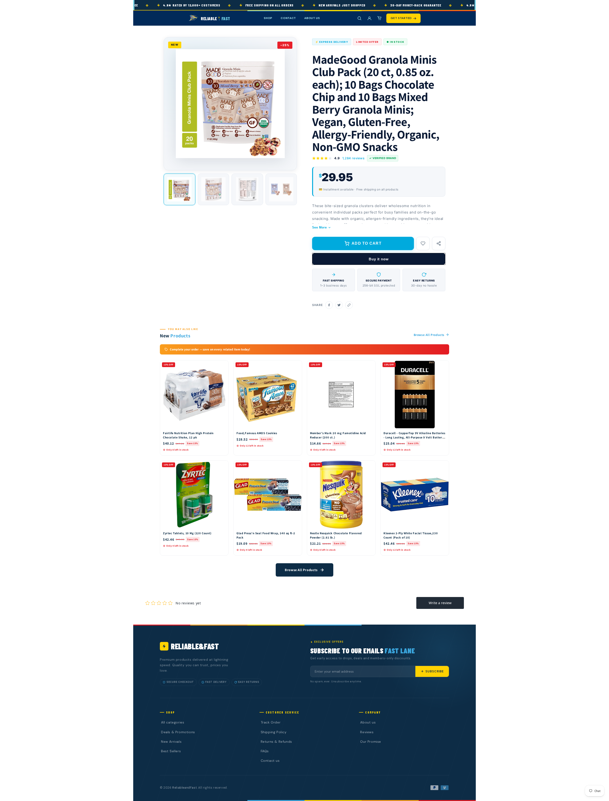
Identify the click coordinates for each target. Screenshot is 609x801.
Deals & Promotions (178, 732)
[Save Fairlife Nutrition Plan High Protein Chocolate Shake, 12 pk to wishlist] (222, 365)
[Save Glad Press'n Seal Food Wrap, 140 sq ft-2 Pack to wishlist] (296, 465)
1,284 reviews (353, 158)
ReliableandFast (184, 788)
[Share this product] (438, 243)
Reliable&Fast (195, 646)
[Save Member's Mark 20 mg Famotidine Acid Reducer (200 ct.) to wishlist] (369, 365)
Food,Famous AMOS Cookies (256, 433)
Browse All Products (429, 335)
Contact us (270, 760)
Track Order (271, 722)
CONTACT (288, 18)
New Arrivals (171, 741)
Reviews (366, 732)
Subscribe (434, 671)
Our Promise (370, 741)
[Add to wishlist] (423, 243)
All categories (172, 722)
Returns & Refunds (276, 741)
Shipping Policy (274, 732)
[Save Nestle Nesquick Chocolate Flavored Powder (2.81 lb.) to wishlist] (369, 465)
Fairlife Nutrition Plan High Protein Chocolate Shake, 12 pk (188, 435)
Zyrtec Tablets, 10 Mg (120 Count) (187, 533)
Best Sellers (171, 751)
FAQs (265, 751)
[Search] (359, 18)
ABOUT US (312, 18)
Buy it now (379, 259)
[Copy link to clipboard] (349, 305)
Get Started (401, 18)
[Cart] (379, 18)
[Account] (369, 18)
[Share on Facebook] (329, 305)
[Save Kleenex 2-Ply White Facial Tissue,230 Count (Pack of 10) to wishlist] (443, 465)
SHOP (268, 18)
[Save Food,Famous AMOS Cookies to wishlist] (296, 365)
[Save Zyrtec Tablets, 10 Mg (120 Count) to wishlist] (222, 465)
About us (368, 722)
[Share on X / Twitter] (339, 305)
